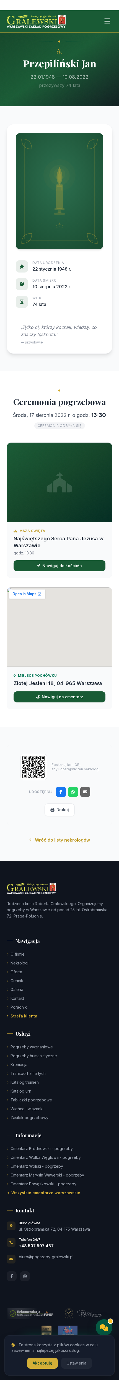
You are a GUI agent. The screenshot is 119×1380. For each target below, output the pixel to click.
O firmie (18, 954)
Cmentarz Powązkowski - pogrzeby (43, 1183)
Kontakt (17, 998)
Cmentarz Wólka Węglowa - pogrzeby (46, 1157)
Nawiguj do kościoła (62, 565)
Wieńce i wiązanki (27, 1108)
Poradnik (19, 1007)
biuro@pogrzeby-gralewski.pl (46, 1256)
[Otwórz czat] (104, 1327)
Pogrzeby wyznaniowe (32, 1047)
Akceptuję (42, 1363)
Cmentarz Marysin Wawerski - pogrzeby (47, 1175)
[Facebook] (12, 1276)
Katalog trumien (25, 1082)
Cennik (17, 980)
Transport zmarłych (28, 1073)
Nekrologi (20, 963)
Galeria (17, 989)
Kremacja (19, 1064)
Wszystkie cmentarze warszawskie (45, 1192)
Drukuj (62, 809)
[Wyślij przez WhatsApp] (73, 792)
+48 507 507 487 (36, 1245)
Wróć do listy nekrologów (62, 840)
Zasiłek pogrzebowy (29, 1117)
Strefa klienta (24, 1016)
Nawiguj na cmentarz (62, 696)
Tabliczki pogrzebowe (31, 1100)
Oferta (16, 971)
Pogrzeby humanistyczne (34, 1055)
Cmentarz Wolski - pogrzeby (37, 1166)
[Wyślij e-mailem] (85, 792)
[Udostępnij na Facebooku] (61, 792)
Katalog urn (21, 1091)
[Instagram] (25, 1276)
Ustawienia (76, 1363)
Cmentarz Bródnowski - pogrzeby (42, 1148)
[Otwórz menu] (107, 21)
